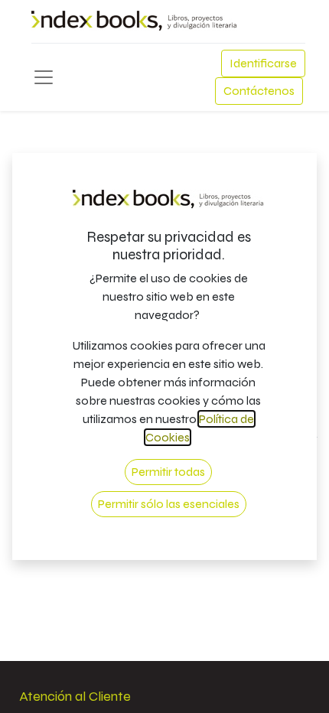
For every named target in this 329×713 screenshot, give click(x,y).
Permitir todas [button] (168, 471)
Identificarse (263, 63)
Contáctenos (259, 90)
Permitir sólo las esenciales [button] (168, 503)
